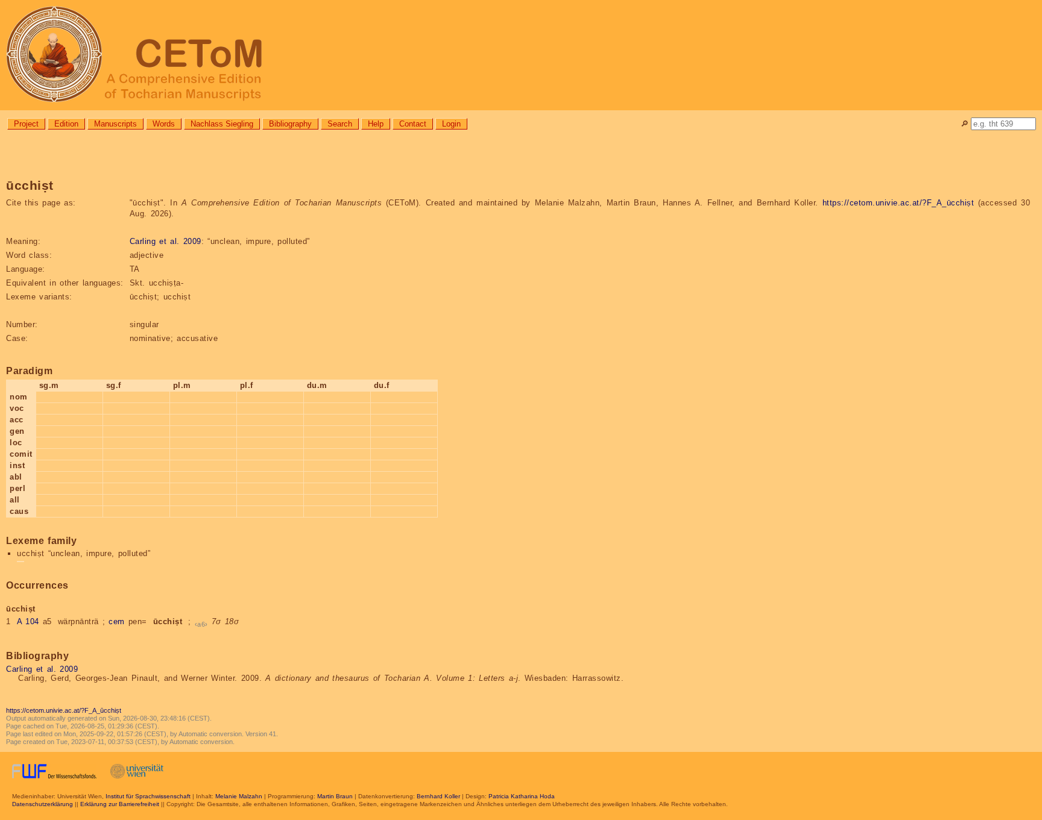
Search (339, 123)
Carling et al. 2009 (165, 241)
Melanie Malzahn (238, 796)
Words (164, 123)
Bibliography (290, 123)
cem (117, 621)
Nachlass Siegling (222, 123)
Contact (412, 123)
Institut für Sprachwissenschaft (148, 796)
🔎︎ (964, 123)
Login (451, 123)
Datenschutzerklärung (42, 804)
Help (376, 123)
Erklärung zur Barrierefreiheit (119, 804)
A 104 (28, 621)
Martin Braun (335, 796)
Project (26, 123)
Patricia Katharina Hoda (521, 796)
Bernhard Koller (438, 796)
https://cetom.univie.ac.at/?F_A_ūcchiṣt (898, 202)
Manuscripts (115, 123)
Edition (66, 123)
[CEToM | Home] (521, 55)
